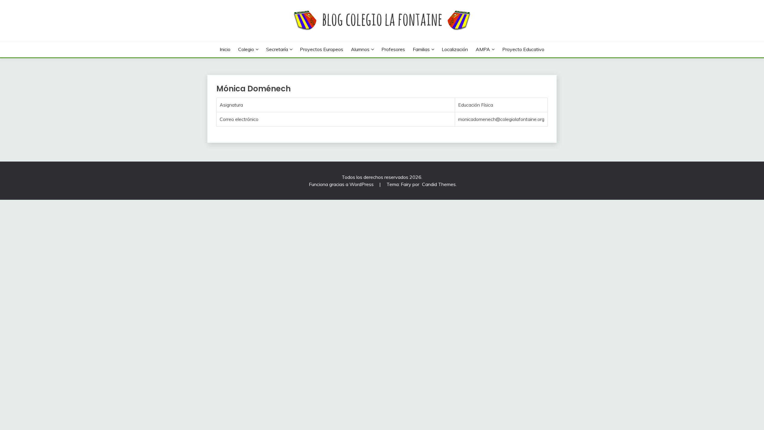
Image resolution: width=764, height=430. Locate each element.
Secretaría (277, 49)
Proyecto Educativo (523, 49)
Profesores (393, 49)
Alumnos (360, 49)
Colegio (246, 49)
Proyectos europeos (321, 49)
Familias (421, 49)
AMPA (483, 49)
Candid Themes (439, 184)
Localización (455, 49)
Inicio (225, 49)
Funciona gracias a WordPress (342, 184)
